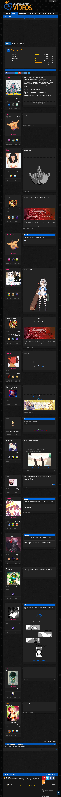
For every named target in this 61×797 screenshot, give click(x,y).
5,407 (18, 144)
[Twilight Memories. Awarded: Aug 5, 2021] (9, 559)
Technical (47, 467)
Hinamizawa (17, 291)
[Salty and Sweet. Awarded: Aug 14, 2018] (13, 218)
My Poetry (39, 614)
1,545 (18, 529)
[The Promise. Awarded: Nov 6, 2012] (17, 105)
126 (18, 492)
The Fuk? (25, 679)
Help (54, 774)
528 (18, 222)
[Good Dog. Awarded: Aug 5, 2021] (17, 559)
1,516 (18, 461)
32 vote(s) (46, 54)
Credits (44, 449)
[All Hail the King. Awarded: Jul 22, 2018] (9, 731)
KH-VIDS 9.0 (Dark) (10, 774)
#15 (54, 577)
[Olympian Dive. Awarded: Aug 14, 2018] (9, 218)
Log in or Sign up (52, 1)
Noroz (24, 663)
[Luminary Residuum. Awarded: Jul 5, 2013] (13, 295)
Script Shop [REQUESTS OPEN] (34, 467)
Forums (14, 13)
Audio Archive (17, 785)
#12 (54, 487)
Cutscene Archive (10, 785)
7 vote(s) (47, 58)
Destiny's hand (11, 387)
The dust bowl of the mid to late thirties (13, 590)
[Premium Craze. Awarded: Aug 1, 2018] (9, 140)
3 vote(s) (47, 62)
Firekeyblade (11, 197)
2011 (11, 45)
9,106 (18, 109)
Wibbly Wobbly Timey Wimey (15, 431)
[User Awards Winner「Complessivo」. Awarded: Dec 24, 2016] (13, 694)
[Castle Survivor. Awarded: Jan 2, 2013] (17, 218)
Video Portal (23, 13)
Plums (24, 371)
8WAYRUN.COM (22, 746)
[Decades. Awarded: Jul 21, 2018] (9, 457)
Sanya (24, 312)
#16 (54, 663)
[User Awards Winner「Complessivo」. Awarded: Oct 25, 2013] (15, 176)
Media (31, 13)
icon (33, 366)
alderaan (18, 101)
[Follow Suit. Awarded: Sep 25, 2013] (13, 377)
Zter (24, 487)
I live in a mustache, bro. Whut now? (13, 401)
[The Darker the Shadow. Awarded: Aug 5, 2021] (13, 559)
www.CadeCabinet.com (39, 660)
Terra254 (9, 569)
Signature (30, 361)
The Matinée (18, 453)
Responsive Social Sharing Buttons (48, 795)
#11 (54, 470)
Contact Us (49, 774)
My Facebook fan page (39, 616)
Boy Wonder (25, 712)
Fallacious (44, 467)
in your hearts (17, 521)
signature (36, 366)
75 (18, 434)
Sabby (24, 512)
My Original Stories (39, 615)
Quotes (37, 449)
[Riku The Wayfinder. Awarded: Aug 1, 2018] (13, 140)
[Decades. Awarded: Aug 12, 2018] (9, 525)
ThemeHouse (44, 791)
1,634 (18, 698)
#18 (54, 712)
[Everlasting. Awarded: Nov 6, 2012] (13, 105)
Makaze (24, 470)
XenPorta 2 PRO (8, 746)
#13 (54, 512)
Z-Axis (19, 489)
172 (18, 405)
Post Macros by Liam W (48, 786)
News (5, 785)
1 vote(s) (47, 56)
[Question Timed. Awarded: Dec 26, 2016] (17, 140)
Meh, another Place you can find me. (39, 396)
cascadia (45, 366)
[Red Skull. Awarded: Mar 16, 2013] (9, 377)
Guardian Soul (26, 191)
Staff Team (31, 785)
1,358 (18, 632)
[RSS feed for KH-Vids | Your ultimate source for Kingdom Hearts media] (44, 782)
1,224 (18, 180)
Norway (18, 624)
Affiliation (36, 785)
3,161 (18, 299)
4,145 (18, 735)
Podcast (27, 785)
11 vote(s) (46, 60)
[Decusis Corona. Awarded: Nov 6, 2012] (17, 377)
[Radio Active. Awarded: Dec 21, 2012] (9, 105)
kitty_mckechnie (26, 125)
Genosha (18, 727)
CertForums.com (45, 796)
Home (8, 13)
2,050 (18, 381)
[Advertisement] (30, 31)
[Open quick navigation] (56, 18)
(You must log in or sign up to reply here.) (48, 741)
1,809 (18, 563)
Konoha (18, 373)
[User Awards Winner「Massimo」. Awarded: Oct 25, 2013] (17, 525)
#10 (54, 432)
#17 (54, 679)
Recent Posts (8, 16)
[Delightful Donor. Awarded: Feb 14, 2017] (13, 457)
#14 (54, 548)
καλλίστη (40, 467)
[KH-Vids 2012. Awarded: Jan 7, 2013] (17, 295)
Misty (17, 45)
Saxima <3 (41, 399)
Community (47, 13)
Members (38, 13)
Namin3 (9, 418)
